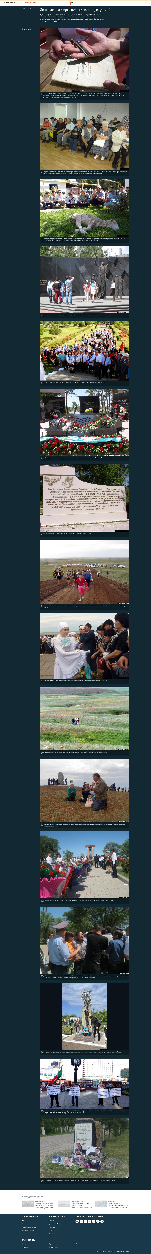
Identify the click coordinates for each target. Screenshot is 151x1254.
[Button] (26, 29)
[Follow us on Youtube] (77, 1221)
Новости (51, 1220)
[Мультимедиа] (145, 3)
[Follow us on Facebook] (85, 1221)
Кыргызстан (25, 1247)
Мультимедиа (30, 3)
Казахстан (111, 1201)
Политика (52, 1227)
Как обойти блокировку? (29, 1227)
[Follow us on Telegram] (89, 1221)
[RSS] (102, 1221)
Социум (51, 1230)
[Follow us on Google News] (98, 1221)
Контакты (25, 1224)
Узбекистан (80, 1244)
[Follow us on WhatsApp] (93, 1221)
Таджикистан (53, 1244)
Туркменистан (53, 1247)
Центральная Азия (40, 1201)
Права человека (53, 1234)
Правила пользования (28, 1230)
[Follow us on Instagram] (81, 1221)
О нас (23, 1220)
